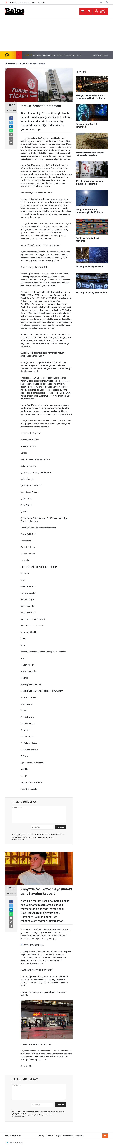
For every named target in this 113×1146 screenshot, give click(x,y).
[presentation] (13, 55)
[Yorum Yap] (11, 143)
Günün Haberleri (24, 2)
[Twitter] (11, 122)
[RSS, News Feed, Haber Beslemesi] (105, 1135)
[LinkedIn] (11, 126)
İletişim (58, 1136)
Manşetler (13, 2)
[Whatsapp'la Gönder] (11, 130)
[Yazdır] (11, 139)
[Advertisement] (56, 34)
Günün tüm (100, 55)
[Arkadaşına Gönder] (11, 134)
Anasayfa (42, 1136)
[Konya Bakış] (14, 11)
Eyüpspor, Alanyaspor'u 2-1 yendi (46, 55)
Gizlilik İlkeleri (68, 1136)
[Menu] (83, 11)
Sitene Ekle (41, 2)
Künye (50, 1136)
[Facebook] (11, 118)
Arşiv (34, 2)
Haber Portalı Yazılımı (16, 1143)
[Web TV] (101, 2)
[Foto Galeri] (106, 2)
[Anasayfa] (6, 2)
